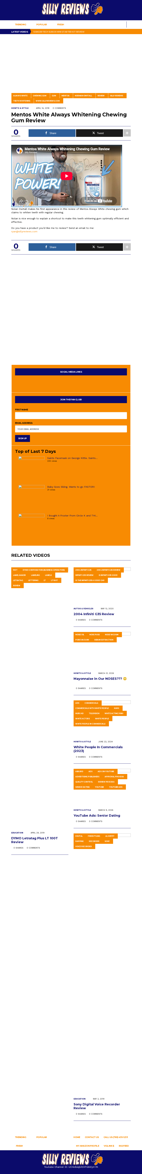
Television (94, 713)
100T (15, 570)
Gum (54, 96)
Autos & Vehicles (83, 609)
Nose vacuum (111, 635)
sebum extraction (103, 640)
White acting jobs (114, 713)
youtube (99, 787)
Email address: (24, 423)
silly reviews (116, 96)
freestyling (94, 836)
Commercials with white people (92, 708)
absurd (79, 771)
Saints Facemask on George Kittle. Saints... (72, 458)
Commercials (91, 703)
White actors (82, 719)
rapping (79, 841)
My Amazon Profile (87, 1146)
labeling (35, 575)
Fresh (60, 24)
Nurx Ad (79, 713)
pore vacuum (82, 640)
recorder (94, 841)
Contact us (92, 1137)
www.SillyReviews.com (48, 101)
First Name (21, 409)
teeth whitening (21, 101)
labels (48, 575)
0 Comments (59, 108)
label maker (19, 575)
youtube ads (115, 787)
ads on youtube (106, 771)
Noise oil (79, 635)
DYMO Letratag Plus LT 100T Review (34, 840)
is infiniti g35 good (108, 575)
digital (79, 836)
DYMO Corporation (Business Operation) (44, 570)
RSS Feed (124, 1146)
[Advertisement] (71, 60)
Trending (20, 24)
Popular (41, 24)
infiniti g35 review (84, 575)
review (101, 96)
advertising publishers (87, 777)
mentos (65, 96)
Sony (107, 841)
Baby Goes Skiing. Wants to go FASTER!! (71, 486)
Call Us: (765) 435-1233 (116, 1137)
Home (76, 1137)
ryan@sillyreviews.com (24, 231)
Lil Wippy (109, 836)
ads (77, 703)
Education (17, 833)
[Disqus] (71, 302)
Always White (20, 96)
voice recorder (83, 846)
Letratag (18, 580)
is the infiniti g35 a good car (89, 580)
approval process (114, 777)
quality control (84, 782)
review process (106, 782)
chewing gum (39, 96)
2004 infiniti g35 (83, 570)
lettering (33, 580)
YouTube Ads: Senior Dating (97, 815)
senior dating (82, 787)
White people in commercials (90, 724)
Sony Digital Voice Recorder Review (97, 1106)
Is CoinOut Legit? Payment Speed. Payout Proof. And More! (68, 32)
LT (45, 580)
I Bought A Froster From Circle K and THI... (72, 515)
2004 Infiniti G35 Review (108, 570)
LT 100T (54, 580)
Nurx (116, 708)
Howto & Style (20, 108)
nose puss (94, 635)
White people (102, 719)
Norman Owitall (83, 96)
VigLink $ (109, 1146)
